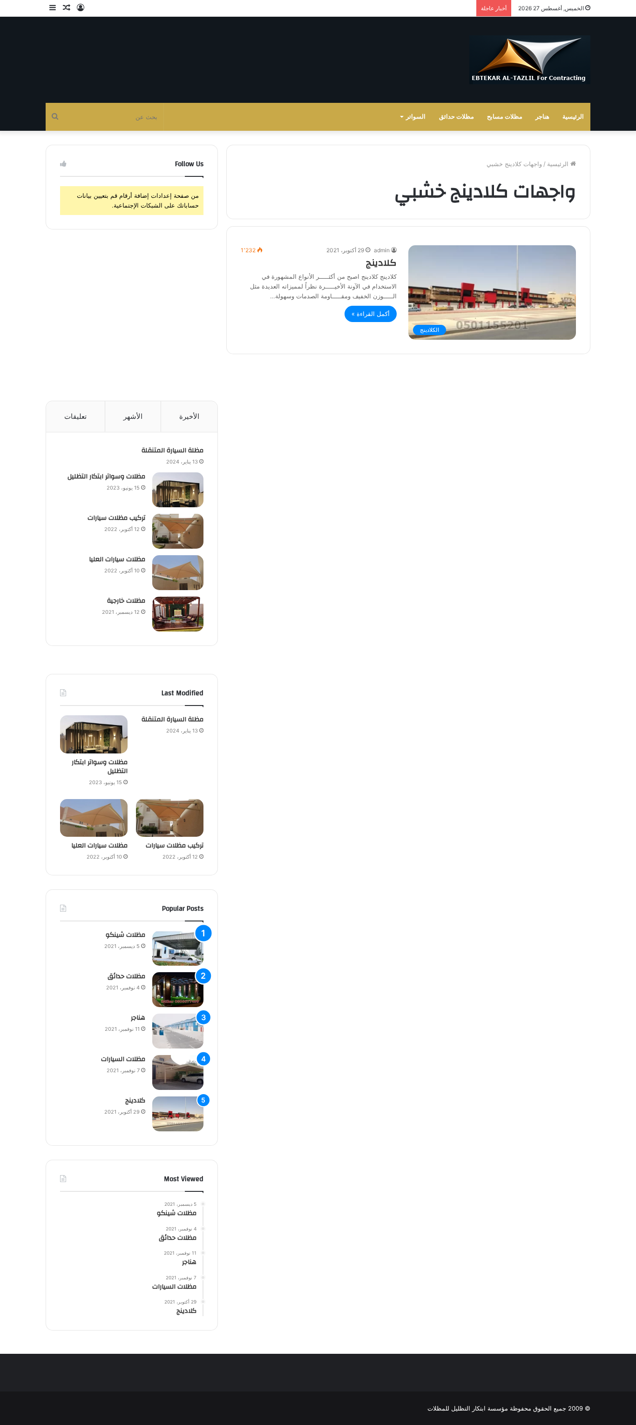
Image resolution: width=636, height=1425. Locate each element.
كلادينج (381, 262)
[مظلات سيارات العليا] (177, 572)
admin (382, 250)
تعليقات (75, 416)
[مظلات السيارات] (177, 1072)
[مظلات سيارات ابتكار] (529, 59)
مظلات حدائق (456, 116)
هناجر (542, 116)
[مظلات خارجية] (177, 614)
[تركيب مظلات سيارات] (177, 531)
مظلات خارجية (126, 601)
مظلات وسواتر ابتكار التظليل (106, 477)
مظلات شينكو (125, 935)
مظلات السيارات (123, 1059)
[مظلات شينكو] (177, 948)
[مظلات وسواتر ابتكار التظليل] (177, 489)
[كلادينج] (177, 1113)
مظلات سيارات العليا (117, 559)
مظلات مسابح (504, 116)
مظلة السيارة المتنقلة (172, 450)
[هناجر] (177, 1031)
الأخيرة (189, 416)
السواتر (416, 116)
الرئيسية (573, 116)
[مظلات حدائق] (177, 989)
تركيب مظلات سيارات (116, 518)
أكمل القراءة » (371, 313)
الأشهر (132, 416)
